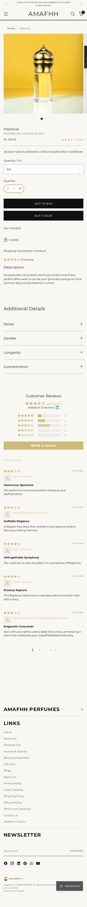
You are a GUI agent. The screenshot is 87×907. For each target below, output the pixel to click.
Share (14, 239)
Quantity (9, 180)
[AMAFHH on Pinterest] (25, 864)
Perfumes (10, 738)
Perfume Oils (12, 744)
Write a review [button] (43, 445)
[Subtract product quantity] (8, 188)
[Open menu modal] (6, 14)
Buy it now (43, 215)
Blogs (7, 770)
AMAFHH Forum (14, 821)
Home (11, 28)
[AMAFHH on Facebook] (6, 864)
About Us (10, 777)
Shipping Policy (14, 796)
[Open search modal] (72, 14)
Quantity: (13, 160)
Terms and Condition (17, 808)
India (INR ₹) (14, 878)
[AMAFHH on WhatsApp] (32, 864)
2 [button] (39, 650)
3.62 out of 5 (54, 403)
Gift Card (9, 764)
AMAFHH (27, 884)
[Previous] (6, 4)
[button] (12, 259)
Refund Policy (13, 802)
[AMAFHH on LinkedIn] (19, 864)
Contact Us (11, 815)
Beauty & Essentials (16, 757)
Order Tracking (13, 789)
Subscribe (76, 851)
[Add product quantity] (20, 188)
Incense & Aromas (15, 751)
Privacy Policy (13, 783)
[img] (12, 471)
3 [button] (45, 650)
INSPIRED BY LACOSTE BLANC (24, 133)
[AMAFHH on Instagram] (12, 864)
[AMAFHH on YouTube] (38, 864)
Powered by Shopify (14, 891)
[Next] (80, 4)
